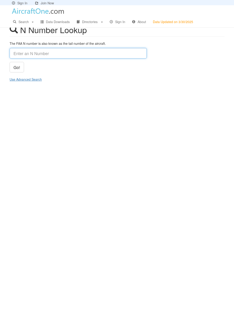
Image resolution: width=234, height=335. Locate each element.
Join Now (47, 3)
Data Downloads (58, 21)
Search (24, 21)
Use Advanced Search (26, 79)
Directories (90, 21)
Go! (16, 67)
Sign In (22, 3)
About (142, 21)
